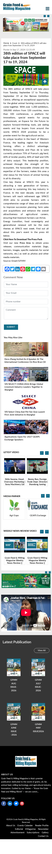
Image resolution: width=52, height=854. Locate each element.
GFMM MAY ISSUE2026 (38, 728)
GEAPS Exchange (38, 515)
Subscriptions (33, 833)
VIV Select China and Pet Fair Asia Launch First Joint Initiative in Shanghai (24, 413)
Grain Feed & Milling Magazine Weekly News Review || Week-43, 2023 (37, 562)
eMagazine (30, 829)
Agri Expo (14, 515)
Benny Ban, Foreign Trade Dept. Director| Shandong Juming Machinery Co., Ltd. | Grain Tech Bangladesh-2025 (37, 485)
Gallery (45, 833)
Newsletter (43, 829)
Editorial (19, 829)
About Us (10, 825)
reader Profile (42, 825)
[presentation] (45, 16)
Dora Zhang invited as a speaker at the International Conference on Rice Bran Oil (25, 360)
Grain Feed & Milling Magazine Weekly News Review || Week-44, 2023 (15, 562)
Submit (11, 327)
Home (6, 43)
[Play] (14, 466)
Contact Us (43, 836)
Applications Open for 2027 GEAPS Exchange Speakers (22, 438)
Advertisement (17, 833)
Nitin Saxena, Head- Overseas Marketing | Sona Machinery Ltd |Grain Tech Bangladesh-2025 (14, 484)
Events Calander (25, 825)
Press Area (25, 243)
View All (42, 650)
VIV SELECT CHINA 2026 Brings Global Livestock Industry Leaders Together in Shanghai (23, 387)
